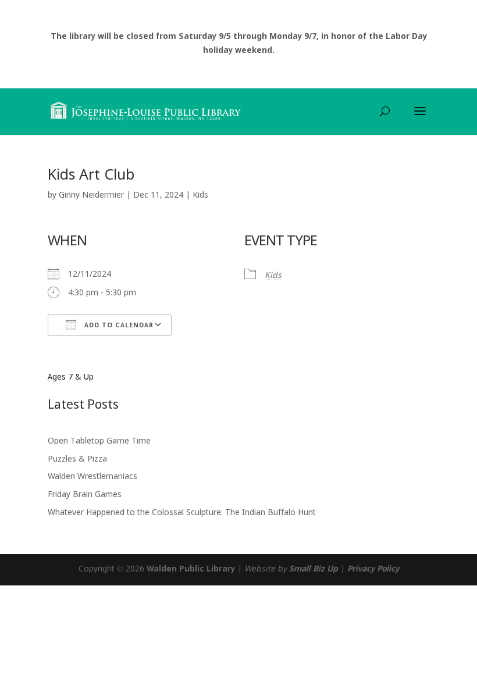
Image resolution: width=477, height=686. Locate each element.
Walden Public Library (191, 569)
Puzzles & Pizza (77, 459)
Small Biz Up (313, 569)
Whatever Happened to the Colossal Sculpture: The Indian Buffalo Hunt (182, 513)
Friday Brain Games (85, 495)
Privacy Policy (373, 569)
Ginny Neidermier (91, 195)
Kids (200, 195)
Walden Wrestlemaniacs (92, 476)
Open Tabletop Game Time (99, 441)
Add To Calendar (118, 325)
